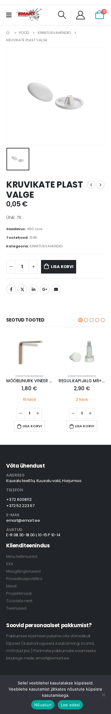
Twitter (22, 289)
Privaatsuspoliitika (24, 579)
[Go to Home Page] (8, 32)
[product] (29, 351)
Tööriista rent (19, 601)
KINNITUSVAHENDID (46, 246)
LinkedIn (34, 289)
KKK (10, 564)
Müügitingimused (23, 571)
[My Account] (80, 14)
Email (56, 289)
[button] (80, 320)
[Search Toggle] (62, 15)
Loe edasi (70, 704)
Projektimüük (19, 593)
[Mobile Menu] (11, 15)
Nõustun (42, 704)
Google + (45, 289)
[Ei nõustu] (103, 695)
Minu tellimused (21, 556)
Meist (11, 586)
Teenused (16, 608)
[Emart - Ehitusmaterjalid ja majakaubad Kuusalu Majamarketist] (29, 15)
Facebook (11, 289)
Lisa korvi (62, 267)
